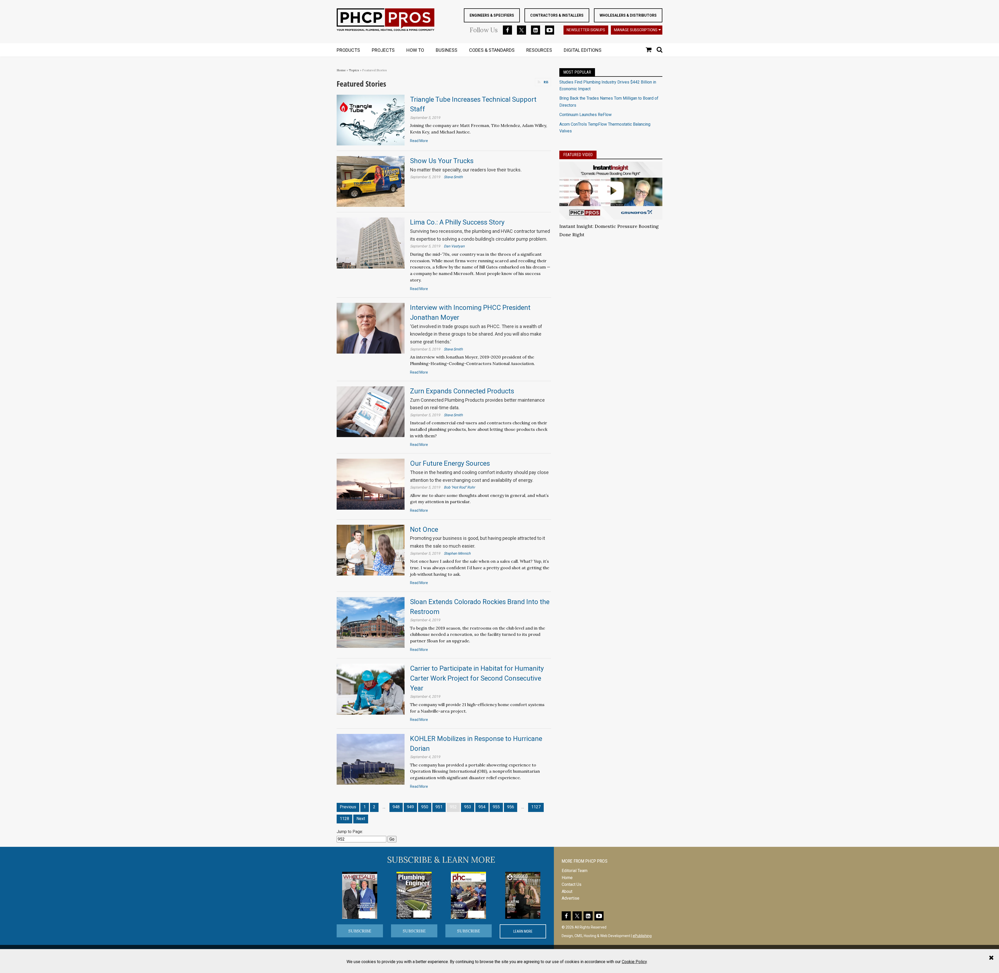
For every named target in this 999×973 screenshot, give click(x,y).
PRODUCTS (348, 50)
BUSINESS (446, 50)
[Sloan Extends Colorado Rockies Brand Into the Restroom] (371, 622)
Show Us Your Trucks (441, 161)
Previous (348, 806)
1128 (344, 818)
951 (439, 806)
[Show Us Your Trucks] (371, 181)
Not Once (424, 529)
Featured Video (578, 154)
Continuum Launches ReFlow (585, 114)
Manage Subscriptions (635, 30)
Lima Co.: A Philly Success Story (457, 222)
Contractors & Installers (557, 15)
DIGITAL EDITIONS (582, 50)
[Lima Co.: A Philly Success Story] (371, 242)
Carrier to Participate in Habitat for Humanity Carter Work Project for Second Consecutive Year (477, 678)
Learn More (523, 931)
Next (360, 818)
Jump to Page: (350, 831)
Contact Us (571, 884)
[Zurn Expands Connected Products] (371, 411)
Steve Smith (453, 177)
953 (467, 806)
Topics (354, 70)
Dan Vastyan (454, 246)
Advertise (570, 898)
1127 (536, 806)
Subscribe (359, 930)
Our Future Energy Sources (450, 463)
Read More (419, 141)
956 (510, 806)
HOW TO (415, 50)
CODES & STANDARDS (492, 50)
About (567, 891)
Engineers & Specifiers (492, 15)
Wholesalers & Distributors (628, 15)
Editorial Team (574, 870)
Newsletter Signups (586, 30)
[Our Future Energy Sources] (371, 483)
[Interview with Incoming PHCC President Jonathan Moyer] (371, 327)
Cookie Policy (634, 961)
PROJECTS (383, 50)
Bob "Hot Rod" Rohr (459, 487)
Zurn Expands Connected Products (462, 391)
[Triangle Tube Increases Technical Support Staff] (371, 119)
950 (424, 806)
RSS (546, 82)
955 (496, 806)
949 (410, 806)
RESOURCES (539, 50)
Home (341, 70)
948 (396, 806)
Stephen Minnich (457, 553)
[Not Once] (371, 549)
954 (481, 806)
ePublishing (642, 936)
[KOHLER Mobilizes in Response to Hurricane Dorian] (371, 759)
